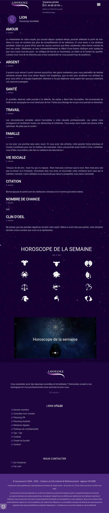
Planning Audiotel (21, 421)
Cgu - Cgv (17, 433)
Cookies (17, 436)
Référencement (72, 481)
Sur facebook (19, 462)
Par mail (17, 466)
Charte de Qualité (21, 440)
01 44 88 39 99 (52, 5)
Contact (17, 444)
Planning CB (19, 417)
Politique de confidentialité (25, 429)
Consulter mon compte (24, 413)
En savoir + (54, 392)
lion (23, 17)
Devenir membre (21, 410)
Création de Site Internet (51, 481)
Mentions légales (21, 425)
